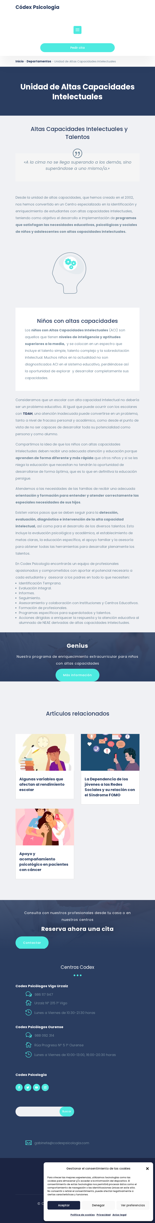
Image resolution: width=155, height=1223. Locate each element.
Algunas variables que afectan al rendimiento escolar (41, 784)
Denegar (98, 1205)
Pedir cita (77, 47)
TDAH (28, 413)
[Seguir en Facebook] (19, 1087)
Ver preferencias (133, 1205)
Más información (77, 675)
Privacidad (104, 1214)
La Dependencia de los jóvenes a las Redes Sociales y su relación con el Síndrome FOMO (110, 787)
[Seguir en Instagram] (45, 1087)
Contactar (32, 943)
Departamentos (39, 61)
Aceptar (64, 1205)
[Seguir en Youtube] (36, 1087)
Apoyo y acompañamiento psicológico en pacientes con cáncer (43, 861)
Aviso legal (119, 1214)
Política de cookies (83, 1214)
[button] (147, 1168)
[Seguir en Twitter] (27, 1087)
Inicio (20, 61)
